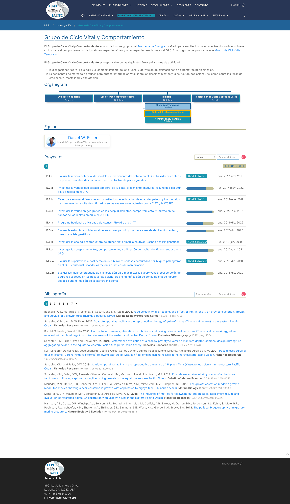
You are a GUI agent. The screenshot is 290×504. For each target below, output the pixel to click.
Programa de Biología (151, 46)
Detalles (69, 100)
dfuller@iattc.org (83, 145)
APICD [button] (162, 15)
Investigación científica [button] (134, 15)
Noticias (141, 5)
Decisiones (184, 5)
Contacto (201, 5)
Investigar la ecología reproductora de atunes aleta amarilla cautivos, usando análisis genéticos (118, 242)
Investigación (64, 25)
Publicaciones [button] (118, 5)
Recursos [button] (219, 15)
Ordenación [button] (197, 15)
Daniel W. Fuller (83, 137)
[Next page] (76, 303)
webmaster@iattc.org (62, 497)
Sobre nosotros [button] (99, 15)
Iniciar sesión (230, 463)
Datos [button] (177, 15)
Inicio (47, 25)
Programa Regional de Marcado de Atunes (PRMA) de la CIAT (97, 222)
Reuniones (98, 5)
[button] (243, 15)
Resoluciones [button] (160, 5)
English (236, 5)
